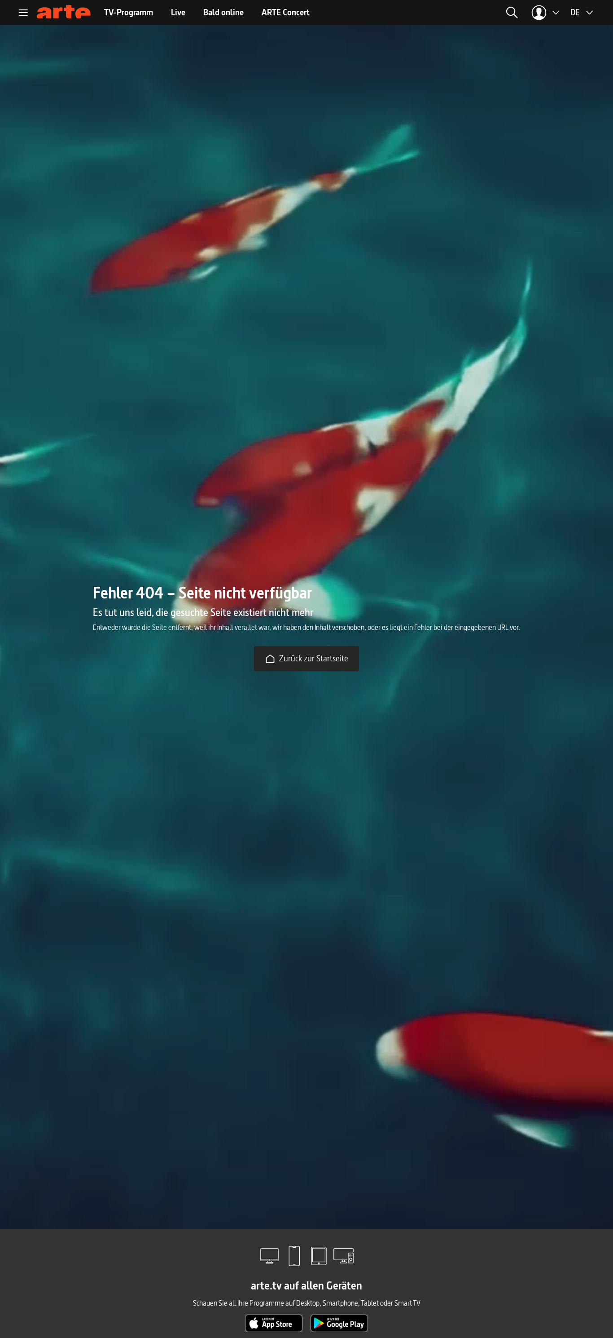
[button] (427, 12)
